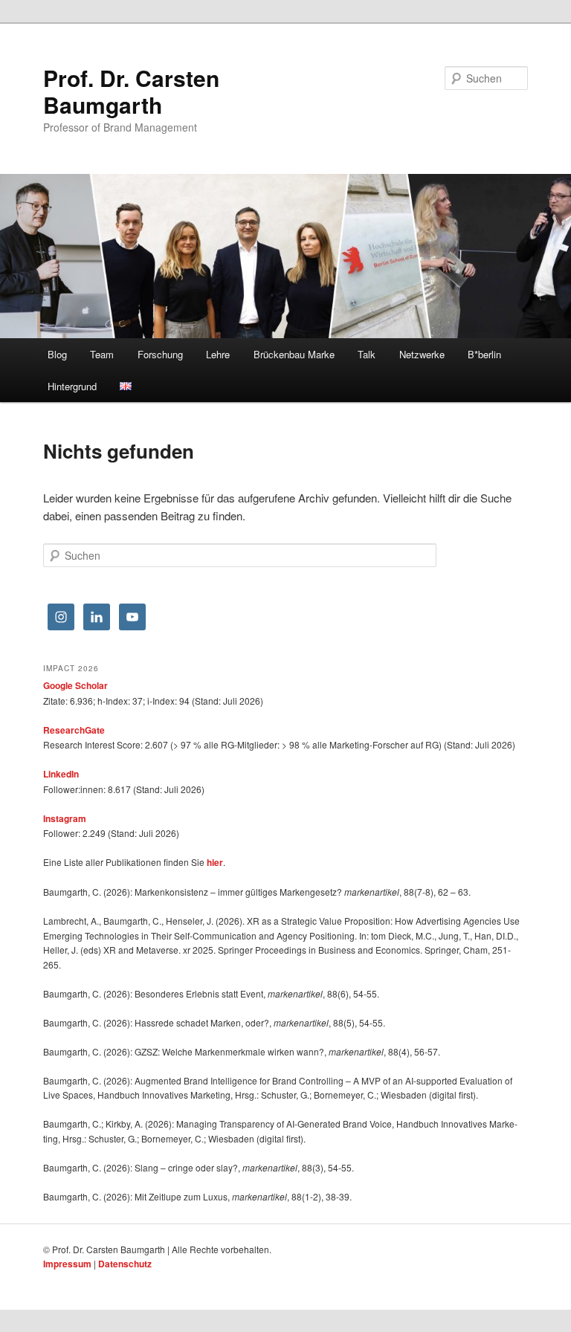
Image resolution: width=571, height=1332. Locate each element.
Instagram (64, 818)
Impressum (67, 1263)
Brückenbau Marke (294, 354)
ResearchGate (74, 730)
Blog (57, 354)
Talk (366, 354)
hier (215, 862)
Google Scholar (75, 685)
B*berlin (484, 354)
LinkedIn (61, 773)
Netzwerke (422, 354)
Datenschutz (125, 1263)
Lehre (218, 354)
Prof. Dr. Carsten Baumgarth (131, 91)
